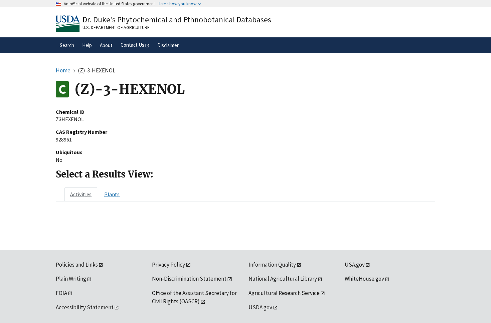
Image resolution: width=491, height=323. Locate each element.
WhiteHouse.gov (364, 278)
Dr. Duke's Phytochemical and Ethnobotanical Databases (177, 19)
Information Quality (272, 264)
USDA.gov (260, 307)
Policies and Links (77, 264)
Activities (81, 194)
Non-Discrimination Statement (189, 278)
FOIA (61, 293)
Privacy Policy (168, 264)
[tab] (81, 194)
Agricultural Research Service (284, 293)
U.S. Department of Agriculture (116, 27)
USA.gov (355, 264)
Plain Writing (71, 278)
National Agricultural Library (283, 278)
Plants (112, 194)
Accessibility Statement (85, 307)
